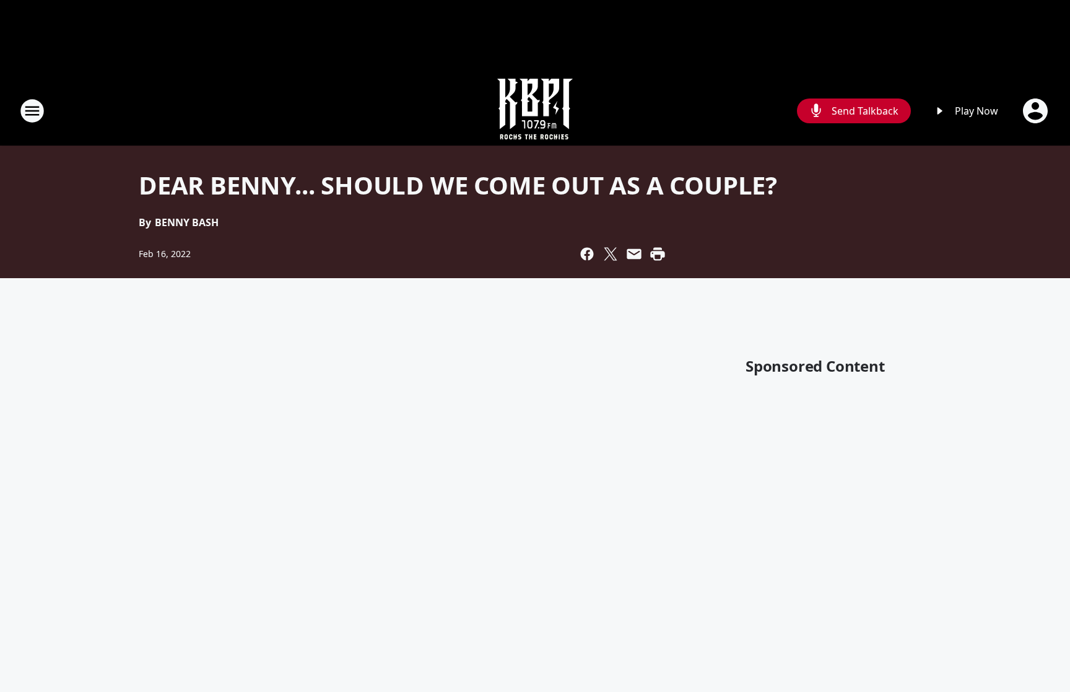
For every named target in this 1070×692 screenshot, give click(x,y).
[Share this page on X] (610, 254)
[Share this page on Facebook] (587, 254)
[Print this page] (657, 254)
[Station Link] (535, 110)
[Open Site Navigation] (32, 111)
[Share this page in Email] (634, 254)
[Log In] (1036, 111)
